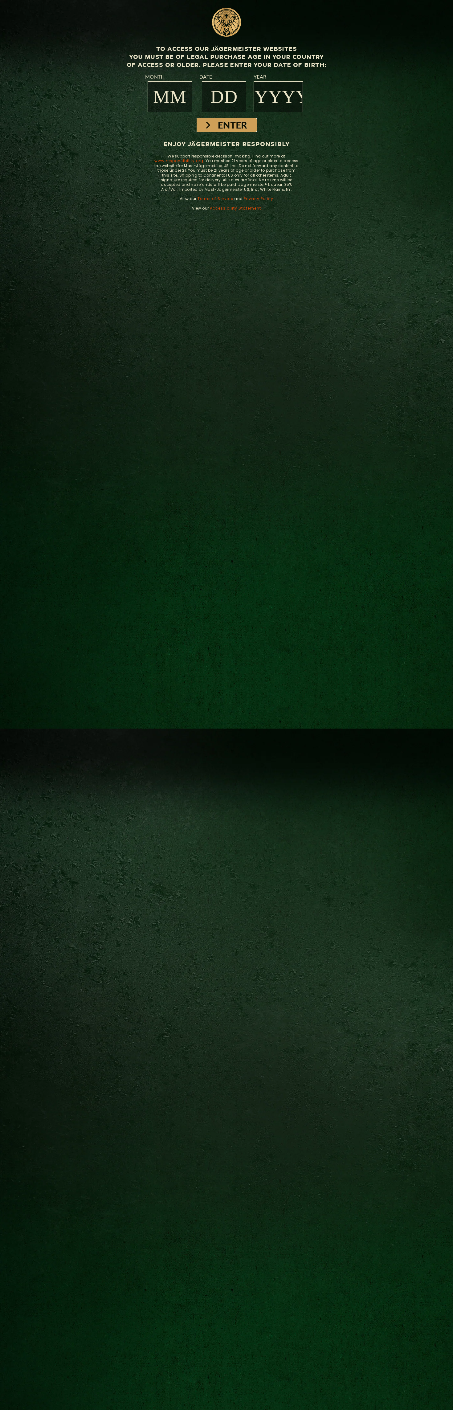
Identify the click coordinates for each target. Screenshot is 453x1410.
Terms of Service (215, 198)
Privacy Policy (258, 198)
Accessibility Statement (235, 208)
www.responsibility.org (178, 160)
